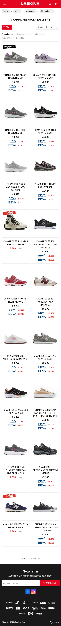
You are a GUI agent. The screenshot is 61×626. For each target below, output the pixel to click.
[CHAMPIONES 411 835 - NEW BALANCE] (16, 112)
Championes (35, 34)
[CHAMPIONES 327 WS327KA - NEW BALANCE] (45, 281)
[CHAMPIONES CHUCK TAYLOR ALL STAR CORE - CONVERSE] (45, 506)
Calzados (20, 34)
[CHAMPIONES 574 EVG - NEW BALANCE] (45, 338)
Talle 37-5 (6, 38)
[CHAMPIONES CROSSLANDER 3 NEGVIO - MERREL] (45, 449)
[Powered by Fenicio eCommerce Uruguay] (54, 622)
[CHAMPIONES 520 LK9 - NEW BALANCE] (45, 112)
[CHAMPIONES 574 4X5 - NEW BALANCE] (16, 57)
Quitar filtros (20, 38)
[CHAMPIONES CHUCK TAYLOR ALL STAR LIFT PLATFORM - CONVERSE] (45, 392)
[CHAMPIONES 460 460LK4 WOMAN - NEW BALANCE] (45, 223)
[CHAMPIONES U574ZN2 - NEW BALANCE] (16, 506)
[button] (50, 4)
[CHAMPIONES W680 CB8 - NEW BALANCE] (16, 392)
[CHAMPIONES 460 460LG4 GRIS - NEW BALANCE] (16, 166)
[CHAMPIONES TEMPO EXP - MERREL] (45, 166)
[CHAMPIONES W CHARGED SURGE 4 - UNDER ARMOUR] (16, 449)
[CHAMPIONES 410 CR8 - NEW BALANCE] (16, 281)
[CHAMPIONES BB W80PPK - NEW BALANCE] (16, 338)
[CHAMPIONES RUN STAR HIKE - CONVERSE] (16, 223)
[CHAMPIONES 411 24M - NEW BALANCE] (45, 57)
